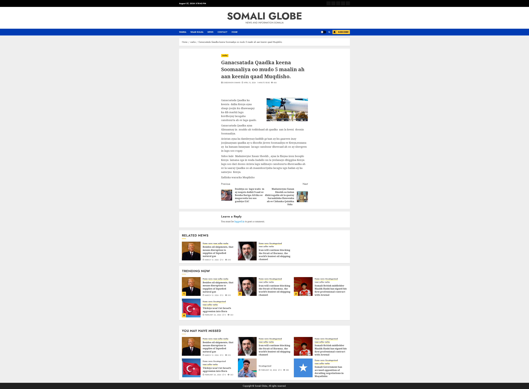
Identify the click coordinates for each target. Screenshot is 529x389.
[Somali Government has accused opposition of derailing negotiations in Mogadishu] (303, 368)
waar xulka (196, 32)
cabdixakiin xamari (231, 83)
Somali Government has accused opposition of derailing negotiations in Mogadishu (329, 371)
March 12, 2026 (212, 260)
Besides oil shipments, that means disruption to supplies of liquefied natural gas (218, 251)
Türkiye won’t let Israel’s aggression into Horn (217, 310)
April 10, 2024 (250, 83)
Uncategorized (275, 243)
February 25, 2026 (269, 370)
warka (182, 32)
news (210, 32)
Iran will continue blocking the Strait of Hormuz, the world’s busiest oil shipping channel (274, 255)
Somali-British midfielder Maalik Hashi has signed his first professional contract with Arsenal (331, 290)
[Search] (329, 32)
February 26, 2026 (213, 315)
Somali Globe (264, 16)
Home (234, 32)
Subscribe (343, 32)
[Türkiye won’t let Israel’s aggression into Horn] (191, 308)
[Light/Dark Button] (323, 32)
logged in (239, 221)
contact (222, 32)
